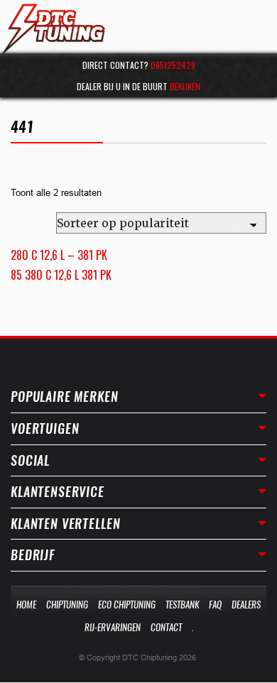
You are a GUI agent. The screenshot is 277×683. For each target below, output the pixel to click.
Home (26, 605)
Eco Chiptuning (127, 605)
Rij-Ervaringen (113, 627)
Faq (215, 605)
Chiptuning (67, 605)
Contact (166, 627)
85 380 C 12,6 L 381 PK (61, 274)
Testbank (182, 605)
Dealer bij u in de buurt (138, 86)
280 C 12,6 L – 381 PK (59, 254)
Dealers (246, 605)
